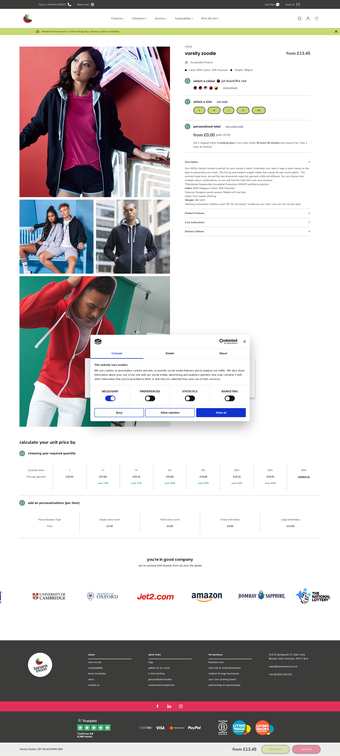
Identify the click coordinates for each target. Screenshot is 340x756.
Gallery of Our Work (159, 668)
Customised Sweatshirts (161, 685)
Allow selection (170, 412)
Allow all (221, 412)
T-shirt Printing (156, 673)
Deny (119, 412)
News (91, 679)
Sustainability (95, 668)
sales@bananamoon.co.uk (283, 666)
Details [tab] (170, 353)
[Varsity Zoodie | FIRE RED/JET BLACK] (200, 89)
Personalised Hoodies (160, 679)
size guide (222, 101)
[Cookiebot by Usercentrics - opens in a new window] (221, 341)
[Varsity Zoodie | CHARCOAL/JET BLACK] (195, 89)
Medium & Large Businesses (224, 673)
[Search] (300, 18)
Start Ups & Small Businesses (225, 668)
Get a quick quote (234, 126)
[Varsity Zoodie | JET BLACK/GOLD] (216, 89)
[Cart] (317, 18)
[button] (273, 4)
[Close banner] (244, 341)
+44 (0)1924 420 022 (280, 674)
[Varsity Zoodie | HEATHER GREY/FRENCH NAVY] (206, 89)
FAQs (150, 662)
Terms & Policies (97, 673)
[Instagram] (181, 706)
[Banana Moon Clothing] (27, 18)
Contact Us (94, 685)
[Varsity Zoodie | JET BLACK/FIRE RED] (211, 89)
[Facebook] (157, 706)
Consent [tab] (117, 353)
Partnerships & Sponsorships (224, 685)
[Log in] (308, 18)
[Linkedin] (169, 706)
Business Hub (216, 662)
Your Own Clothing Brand (222, 679)
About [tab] (223, 353)
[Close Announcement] (336, 31)
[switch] (150, 398)
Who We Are (94, 662)
